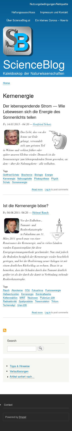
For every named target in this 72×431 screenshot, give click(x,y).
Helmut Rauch (40, 212)
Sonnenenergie (19, 182)
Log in (48, 189)
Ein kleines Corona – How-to (51, 20)
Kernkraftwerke (43, 294)
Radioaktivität (10, 301)
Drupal (22, 417)
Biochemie (26, 174)
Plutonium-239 (47, 297)
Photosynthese (41, 178)
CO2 (27, 290)
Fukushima (37, 290)
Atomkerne (17, 290)
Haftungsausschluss (23, 12)
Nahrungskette (24, 178)
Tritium (54, 301)
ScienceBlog (34, 64)
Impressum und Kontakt (54, 12)
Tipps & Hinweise (20, 366)
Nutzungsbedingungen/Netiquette (49, 4)
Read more (37, 189)
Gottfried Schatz (42, 124)
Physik (54, 178)
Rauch (6, 290)
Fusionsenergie (53, 290)
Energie (49, 174)
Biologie (39, 174)
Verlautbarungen (19, 371)
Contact (8, 404)
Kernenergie (9, 178)
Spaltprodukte (26, 301)
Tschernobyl (9, 305)
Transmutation (42, 301)
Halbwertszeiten (11, 294)
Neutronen (33, 297)
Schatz (6, 182)
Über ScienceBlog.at (18, 20)
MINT (22, 297)
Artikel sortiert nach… (22, 376)
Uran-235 (22, 305)
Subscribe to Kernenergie (4, 331)
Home (6, 83)
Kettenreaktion (10, 297)
